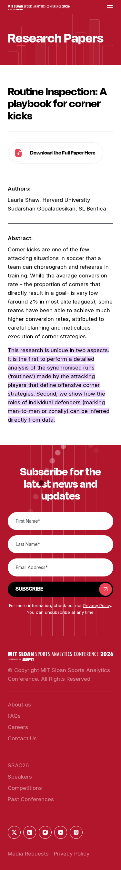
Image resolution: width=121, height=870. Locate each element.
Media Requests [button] (28, 853)
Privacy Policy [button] (97, 605)
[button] (39, 8)
